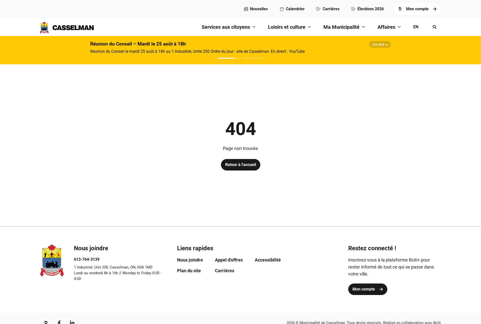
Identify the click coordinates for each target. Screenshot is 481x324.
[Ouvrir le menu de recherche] (434, 27)
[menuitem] (256, 9)
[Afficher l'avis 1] (227, 58)
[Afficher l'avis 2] (253, 58)
